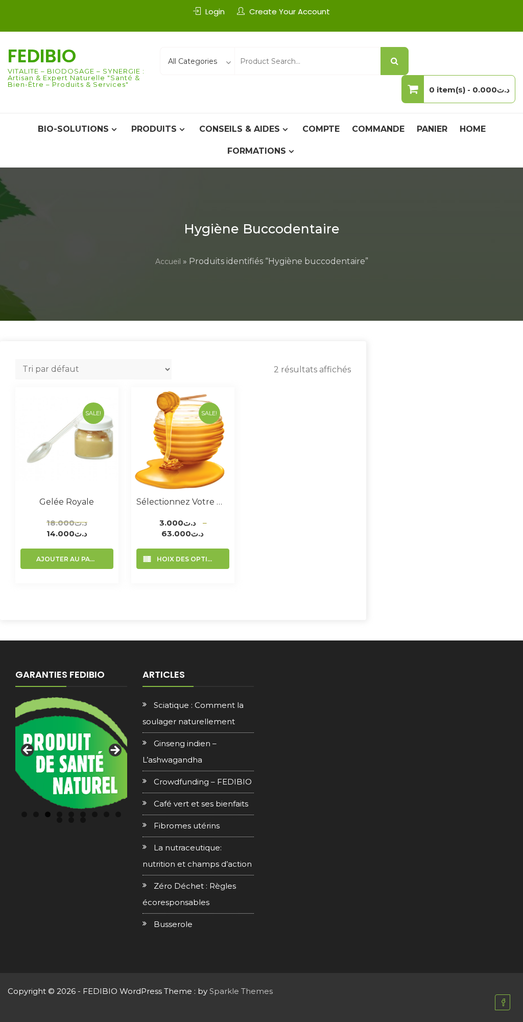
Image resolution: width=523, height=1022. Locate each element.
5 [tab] (71, 814)
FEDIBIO (42, 56)
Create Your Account (289, 11)
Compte (321, 129)
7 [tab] (95, 814)
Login (215, 11)
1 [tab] (24, 814)
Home (473, 129)
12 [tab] (83, 820)
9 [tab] (118, 814)
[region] (71, 753)
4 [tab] (59, 814)
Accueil (168, 261)
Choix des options (187, 559)
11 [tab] (71, 820)
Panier (432, 129)
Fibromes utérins (187, 825)
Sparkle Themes (241, 991)
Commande (378, 129)
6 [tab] (83, 814)
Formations (256, 151)
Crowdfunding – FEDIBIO (203, 782)
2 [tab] (36, 814)
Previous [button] (28, 750)
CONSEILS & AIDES (239, 129)
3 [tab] (48, 814)
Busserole (173, 924)
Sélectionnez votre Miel (182, 502)
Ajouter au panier (71, 559)
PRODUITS (154, 129)
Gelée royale (66, 502)
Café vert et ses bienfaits (201, 804)
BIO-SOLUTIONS (73, 129)
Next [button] (114, 750)
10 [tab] (59, 820)
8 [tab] (106, 814)
